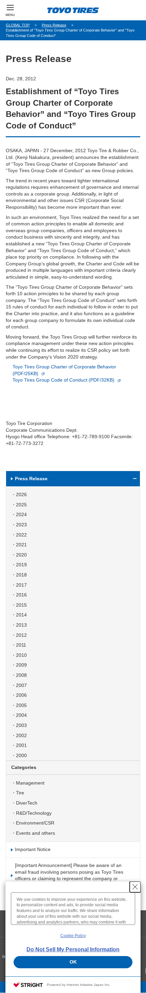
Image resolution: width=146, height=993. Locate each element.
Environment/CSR (35, 823)
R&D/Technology (34, 813)
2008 (21, 675)
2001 (21, 745)
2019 (21, 564)
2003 (21, 725)
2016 (21, 594)
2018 (21, 574)
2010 (21, 655)
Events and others (35, 833)
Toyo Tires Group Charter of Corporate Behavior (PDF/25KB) (64, 370)
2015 (21, 605)
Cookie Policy (73, 935)
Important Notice (33, 849)
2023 (21, 524)
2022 (21, 535)
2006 (21, 695)
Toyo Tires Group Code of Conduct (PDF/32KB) (63, 380)
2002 (21, 735)
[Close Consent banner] (135, 886)
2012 (21, 635)
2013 (21, 625)
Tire (20, 792)
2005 (21, 705)
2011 (21, 645)
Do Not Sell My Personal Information (73, 949)
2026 (21, 494)
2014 (21, 614)
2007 (21, 685)
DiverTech (26, 803)
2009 (21, 665)
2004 (21, 715)
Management (30, 783)
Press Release (54, 25)
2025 (21, 504)
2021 (21, 544)
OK (73, 962)
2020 (21, 555)
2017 (21, 585)
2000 (21, 755)
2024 (21, 514)
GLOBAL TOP (18, 25)
